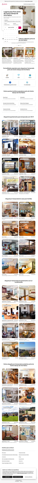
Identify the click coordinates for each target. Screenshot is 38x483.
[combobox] (12, 21)
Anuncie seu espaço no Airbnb (29, 4)
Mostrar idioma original (29, 1)
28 (14, 39)
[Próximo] (21, 45)
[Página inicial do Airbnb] (4, 4)
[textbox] (8, 24)
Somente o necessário (18, 476)
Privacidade (17, 481)
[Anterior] (16, 45)
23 (5, 39)
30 (5, 41)
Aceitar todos (7, 476)
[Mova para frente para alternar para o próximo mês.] (16, 27)
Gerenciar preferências (28, 476)
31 (7, 41)
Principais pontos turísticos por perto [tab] (8, 449)
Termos (21, 481)
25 (9, 39)
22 (16, 37)
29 (16, 39)
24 (7, 39)
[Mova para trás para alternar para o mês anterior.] (5, 27)
